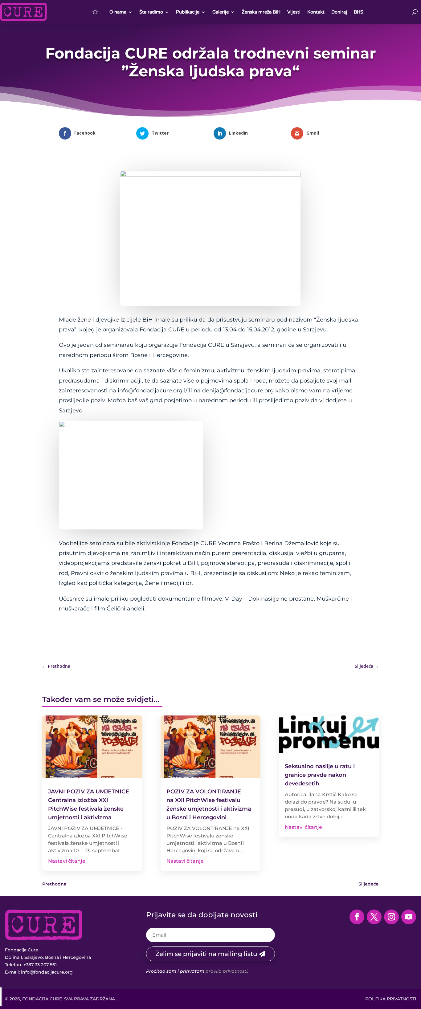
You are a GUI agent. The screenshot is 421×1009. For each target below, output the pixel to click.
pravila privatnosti (226, 971)
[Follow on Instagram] (391, 917)
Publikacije (187, 12)
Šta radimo (151, 12)
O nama (117, 12)
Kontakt (316, 12)
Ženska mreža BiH (261, 12)
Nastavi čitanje (66, 861)
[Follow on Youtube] (408, 917)
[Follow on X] (374, 917)
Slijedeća (368, 884)
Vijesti (293, 12)
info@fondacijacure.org (47, 972)
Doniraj (339, 12)
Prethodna (54, 884)
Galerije (220, 12)
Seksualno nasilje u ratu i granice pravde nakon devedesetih (320, 775)
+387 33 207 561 (40, 964)
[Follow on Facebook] (356, 917)
